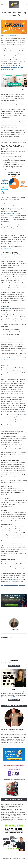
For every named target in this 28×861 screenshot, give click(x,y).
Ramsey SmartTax (16, 579)
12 (18, 420)
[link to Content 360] (14, 678)
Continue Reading (14, 666)
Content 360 (14, 689)
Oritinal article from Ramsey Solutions (9, 35)
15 (23, 532)
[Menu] (2, 5)
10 (7, 405)
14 (18, 432)
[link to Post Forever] (14, 649)
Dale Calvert (14, 630)
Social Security (5, 308)
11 (24, 411)
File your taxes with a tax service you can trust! (13, 585)
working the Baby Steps (11, 213)
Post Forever (14, 660)
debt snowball (7, 248)
